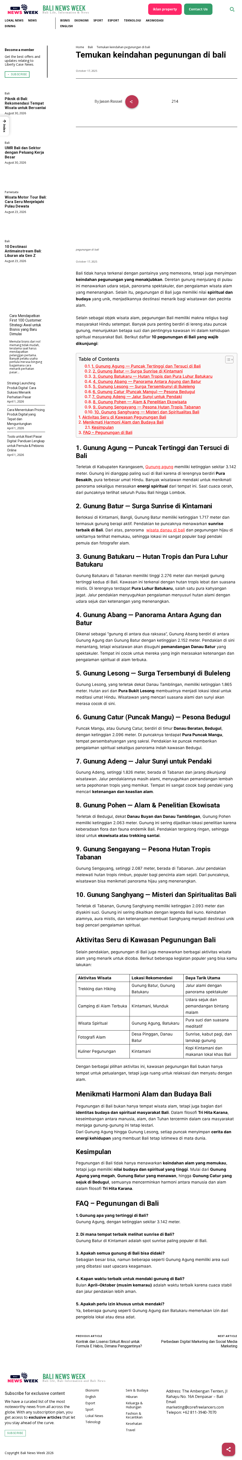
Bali (7, 93)
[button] (232, 9)
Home (80, 47)
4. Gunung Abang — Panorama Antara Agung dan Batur (147, 381)
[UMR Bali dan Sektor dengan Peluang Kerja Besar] (26, 177)
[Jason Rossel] (89, 101)
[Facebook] (209, 1378)
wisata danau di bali (165, 530)
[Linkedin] (232, 1378)
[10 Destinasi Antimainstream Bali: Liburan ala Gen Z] (26, 275)
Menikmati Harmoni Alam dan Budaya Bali (123, 422)
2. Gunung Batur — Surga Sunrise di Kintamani (138, 371)
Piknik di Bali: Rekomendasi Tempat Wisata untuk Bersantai (25, 103)
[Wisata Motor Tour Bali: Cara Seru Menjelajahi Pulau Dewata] (26, 226)
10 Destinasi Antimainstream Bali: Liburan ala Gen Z (23, 251)
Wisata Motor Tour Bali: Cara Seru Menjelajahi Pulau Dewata (26, 201)
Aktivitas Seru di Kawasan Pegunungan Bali (124, 417)
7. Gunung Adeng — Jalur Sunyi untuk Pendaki (137, 396)
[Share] (228, 1449)
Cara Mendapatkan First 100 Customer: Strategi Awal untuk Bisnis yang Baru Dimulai (25, 325)
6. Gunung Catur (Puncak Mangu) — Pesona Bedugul (144, 391)
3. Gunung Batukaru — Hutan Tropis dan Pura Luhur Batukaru (152, 376)
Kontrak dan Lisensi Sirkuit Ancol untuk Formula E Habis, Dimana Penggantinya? (109, 1343)
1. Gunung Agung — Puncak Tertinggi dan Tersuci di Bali (146, 366)
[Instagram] (220, 1378)
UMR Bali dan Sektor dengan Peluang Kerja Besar (24, 152)
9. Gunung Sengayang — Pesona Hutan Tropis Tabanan (147, 407)
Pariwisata (11, 192)
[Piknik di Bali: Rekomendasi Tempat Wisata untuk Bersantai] (26, 127)
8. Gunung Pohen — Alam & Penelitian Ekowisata (140, 401)
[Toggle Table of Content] (227, 360)
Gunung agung (159, 466)
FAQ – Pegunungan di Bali (107, 432)
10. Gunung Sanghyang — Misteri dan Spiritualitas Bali (146, 412)
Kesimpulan (102, 427)
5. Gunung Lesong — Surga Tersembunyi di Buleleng (144, 386)
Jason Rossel (111, 101)
